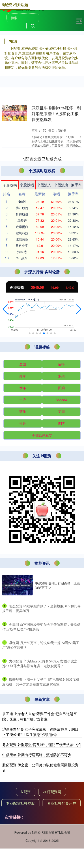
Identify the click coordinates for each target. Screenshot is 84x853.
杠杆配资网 (52, 791)
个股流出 (61, 184)
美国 (61, 411)
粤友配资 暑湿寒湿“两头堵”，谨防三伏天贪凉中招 (41, 744)
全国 (22, 364)
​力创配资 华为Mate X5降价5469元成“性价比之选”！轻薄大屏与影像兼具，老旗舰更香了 (40, 663)
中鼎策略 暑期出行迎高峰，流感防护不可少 (57, 585)
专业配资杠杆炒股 (20, 803)
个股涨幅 (10, 185)
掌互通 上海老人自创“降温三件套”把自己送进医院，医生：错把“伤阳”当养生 (39, 716)
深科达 (22, 252)
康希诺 (22, 220)
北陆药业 (22, 239)
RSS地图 (47, 832)
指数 (22, 423)
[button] (5, 309)
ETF (61, 423)
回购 (61, 387)
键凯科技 (22, 233)
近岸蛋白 (22, 226)
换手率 (76, 184)
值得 (61, 364)
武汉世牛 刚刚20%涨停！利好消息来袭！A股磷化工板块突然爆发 (56, 113)
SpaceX (61, 399)
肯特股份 (22, 214)
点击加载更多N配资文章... (42, 159)
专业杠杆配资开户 (61, 803)
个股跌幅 (27, 184)
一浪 (22, 399)
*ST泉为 (22, 258)
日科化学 (22, 245)
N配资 (26, 791)
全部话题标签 (42, 435)
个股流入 (44, 184)
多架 (61, 375)
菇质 (22, 411)
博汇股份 (22, 208)
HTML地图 (62, 832)
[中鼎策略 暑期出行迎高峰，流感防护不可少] (17, 585)
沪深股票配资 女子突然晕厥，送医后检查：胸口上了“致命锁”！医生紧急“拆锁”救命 (40, 732)
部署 (22, 375)
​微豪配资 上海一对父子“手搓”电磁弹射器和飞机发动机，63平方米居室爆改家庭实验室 (40, 681)
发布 (22, 387)
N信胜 (22, 201)
